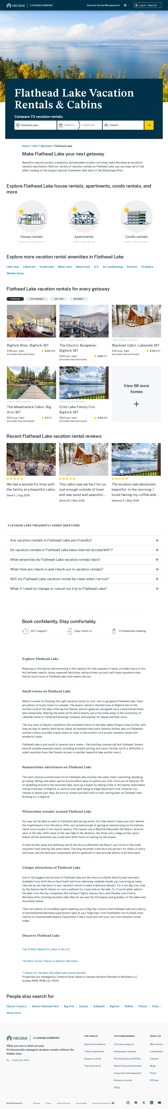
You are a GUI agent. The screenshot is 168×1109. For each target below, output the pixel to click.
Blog (152, 1066)
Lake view (13, 266)
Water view (65, 266)
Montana (46, 146)
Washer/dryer (15, 273)
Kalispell (99, 1006)
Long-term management (127, 1073)
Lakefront (29, 266)
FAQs (117, 1087)
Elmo (155, 1006)
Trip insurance (92, 1066)
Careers (154, 1058)
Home (26, 146)
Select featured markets (128, 1066)
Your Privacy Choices (101, 1103)
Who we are (156, 1044)
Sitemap (36, 1103)
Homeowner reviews (125, 1051)
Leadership (156, 1051)
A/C (96, 266)
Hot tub (59, 299)
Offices (154, 1080)
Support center (92, 1058)
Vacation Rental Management (103, 5)
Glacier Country (17, 1006)
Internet (79, 299)
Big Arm (69, 1006)
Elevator (132, 266)
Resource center (123, 1080)
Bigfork (114, 1006)
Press (153, 1073)
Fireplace (147, 266)
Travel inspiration (94, 1051)
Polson (142, 1006)
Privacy (48, 1103)
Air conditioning (113, 266)
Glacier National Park (45, 1006)
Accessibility (81, 1103)
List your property (124, 1044)
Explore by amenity (94, 1044)
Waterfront (83, 266)
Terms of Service (63, 1103)
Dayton (83, 1006)
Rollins (129, 1006)
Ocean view (47, 266)
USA (35, 146)
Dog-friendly (37, 299)
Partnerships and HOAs (127, 1058)
